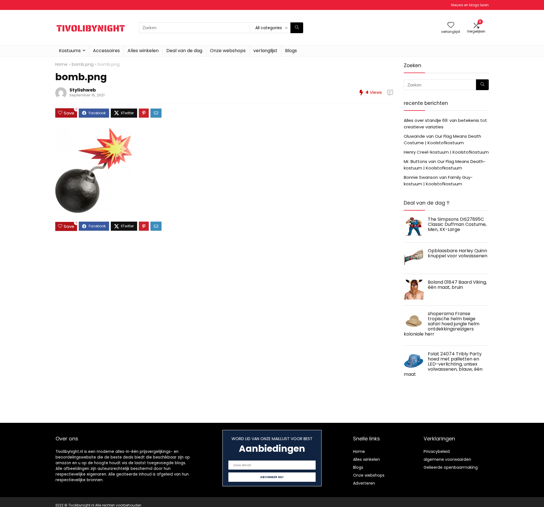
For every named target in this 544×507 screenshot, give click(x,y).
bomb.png (83, 64)
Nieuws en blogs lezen (470, 5)
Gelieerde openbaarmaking (451, 467)
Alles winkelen (143, 50)
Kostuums (70, 50)
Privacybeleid (437, 451)
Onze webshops (228, 50)
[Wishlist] (450, 25)
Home (61, 64)
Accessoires (106, 50)
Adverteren (364, 483)
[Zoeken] (296, 27)
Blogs (291, 50)
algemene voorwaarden (447, 459)
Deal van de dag (184, 50)
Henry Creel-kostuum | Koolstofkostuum (446, 152)
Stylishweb (82, 90)
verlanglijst (265, 50)
